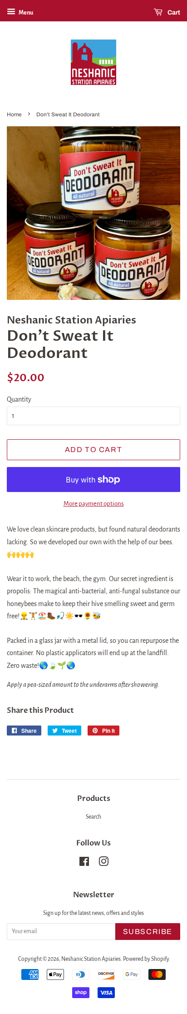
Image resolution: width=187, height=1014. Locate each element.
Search (93, 817)
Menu (25, 13)
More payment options (94, 503)
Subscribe (147, 931)
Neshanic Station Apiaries (91, 959)
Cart (173, 12)
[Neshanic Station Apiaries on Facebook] (84, 863)
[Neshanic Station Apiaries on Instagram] (103, 863)
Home (14, 114)
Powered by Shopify (146, 959)
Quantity (19, 399)
